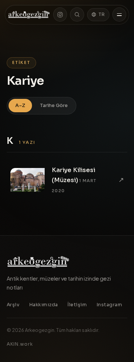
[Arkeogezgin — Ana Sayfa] (29, 14)
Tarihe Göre (54, 106)
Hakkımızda (43, 305)
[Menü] (119, 14)
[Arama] (77, 14)
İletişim (77, 305)
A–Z (20, 106)
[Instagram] (60, 14)
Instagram (109, 305)
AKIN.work (20, 344)
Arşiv (13, 305)
